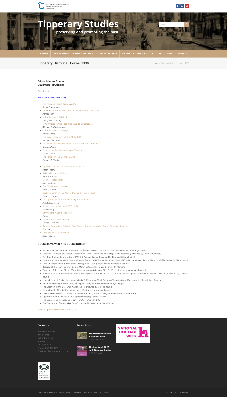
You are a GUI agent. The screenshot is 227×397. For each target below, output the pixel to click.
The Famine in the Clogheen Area (58, 157)
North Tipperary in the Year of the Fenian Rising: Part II (68, 193)
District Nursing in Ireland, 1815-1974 (60, 206)
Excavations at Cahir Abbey (55, 232)
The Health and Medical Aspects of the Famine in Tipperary (71, 143)
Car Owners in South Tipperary (57, 213)
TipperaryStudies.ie (55, 392)
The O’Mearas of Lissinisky (55, 186)
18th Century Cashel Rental (55, 219)
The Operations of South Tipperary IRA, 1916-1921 (66, 199)
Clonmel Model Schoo (52, 180)
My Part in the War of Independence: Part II (63, 166)
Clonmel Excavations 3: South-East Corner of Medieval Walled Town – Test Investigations (85, 226)
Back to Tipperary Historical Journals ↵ (57, 309)
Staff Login (184, 392)
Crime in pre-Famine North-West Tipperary (63, 150)
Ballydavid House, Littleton (55, 173)
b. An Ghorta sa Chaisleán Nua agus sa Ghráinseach (67, 124)
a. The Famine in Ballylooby (55, 117)
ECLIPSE (105, 392)
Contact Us (171, 392)
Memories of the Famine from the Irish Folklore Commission (71, 110)
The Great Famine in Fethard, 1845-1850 (62, 137)
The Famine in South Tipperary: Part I (60, 104)
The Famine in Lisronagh (56, 130)
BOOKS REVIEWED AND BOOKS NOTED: (62, 243)
